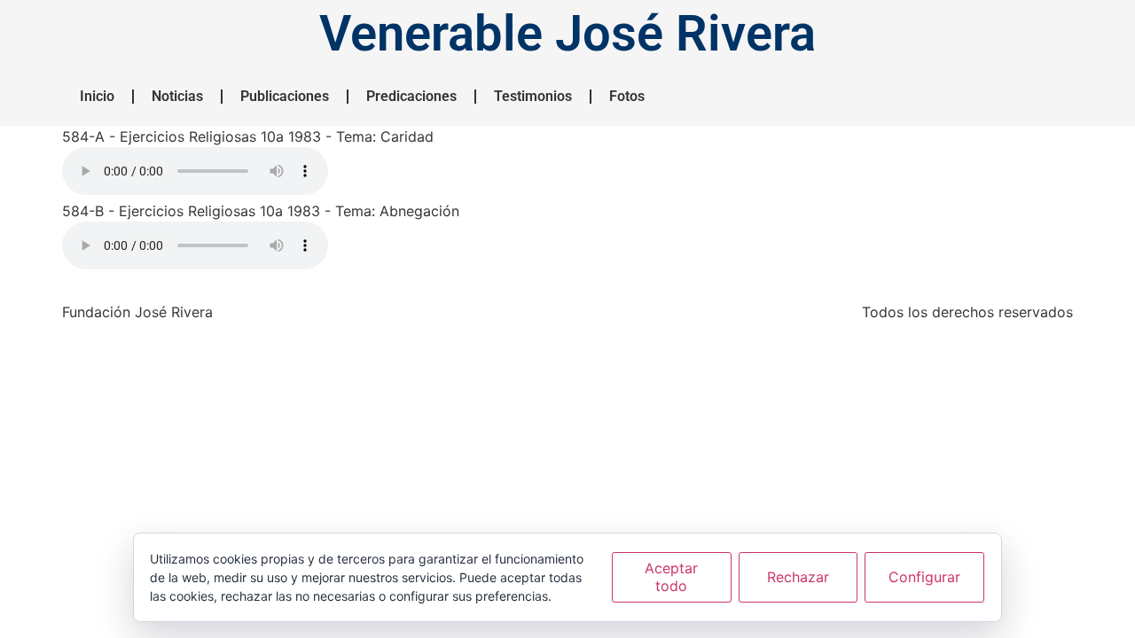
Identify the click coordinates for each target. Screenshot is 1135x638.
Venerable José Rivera (567, 33)
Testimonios (533, 96)
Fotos (627, 96)
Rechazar (798, 577)
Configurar (924, 577)
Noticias (177, 96)
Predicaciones (411, 96)
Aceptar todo (671, 576)
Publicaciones (284, 96)
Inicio (97, 96)
